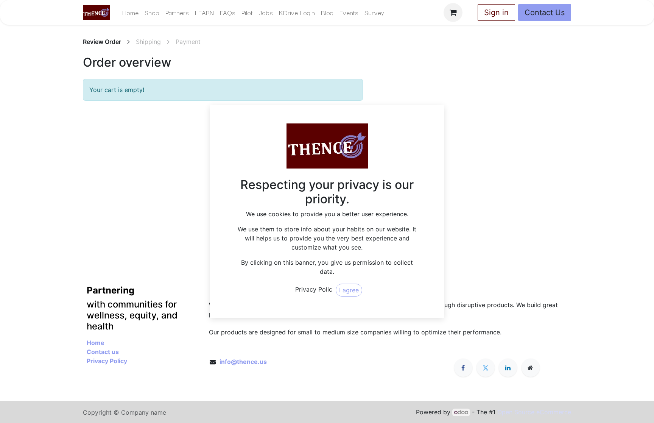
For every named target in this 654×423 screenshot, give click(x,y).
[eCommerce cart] (453, 12)
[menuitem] (130, 12)
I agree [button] (349, 290)
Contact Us (545, 12)
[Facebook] (463, 368)
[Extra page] (531, 368)
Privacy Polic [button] (313, 289)
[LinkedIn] (508, 368)
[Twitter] (485, 368)
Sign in (496, 12)
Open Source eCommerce (534, 412)
